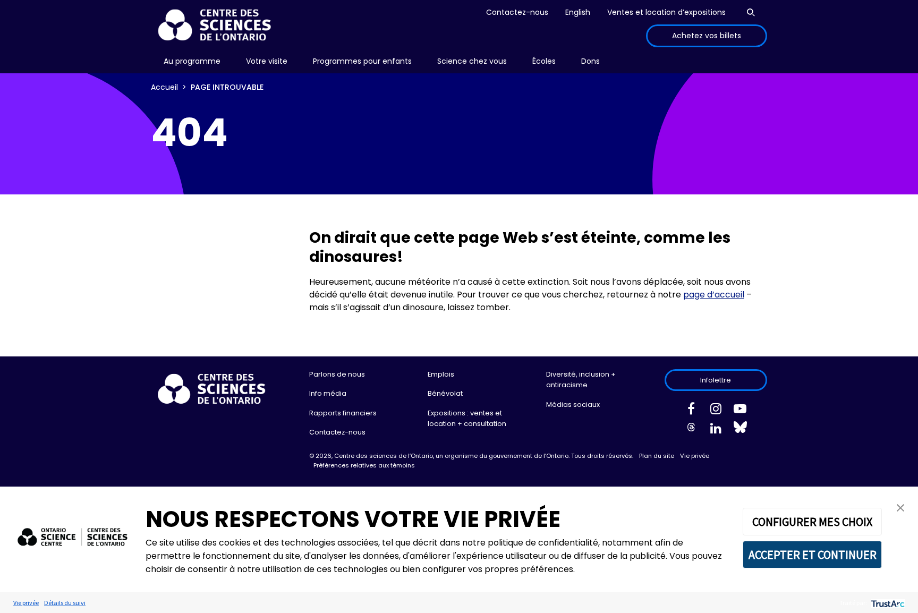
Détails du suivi (65, 603)
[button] (900, 507)
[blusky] (740, 429)
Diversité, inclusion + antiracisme (581, 379)
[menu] (192, 61)
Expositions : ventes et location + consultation (467, 418)
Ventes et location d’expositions (666, 12)
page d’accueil (713, 294)
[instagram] (715, 410)
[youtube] (740, 410)
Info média (327, 393)
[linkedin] (715, 430)
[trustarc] (887, 602)
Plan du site (656, 456)
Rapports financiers (343, 413)
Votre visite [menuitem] (266, 61)
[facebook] (691, 410)
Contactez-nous (517, 12)
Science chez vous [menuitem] (472, 61)
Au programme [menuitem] (192, 61)
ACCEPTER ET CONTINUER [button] (813, 554)
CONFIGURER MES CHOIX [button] (812, 521)
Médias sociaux (573, 404)
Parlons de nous (337, 374)
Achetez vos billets (706, 35)
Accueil (164, 87)
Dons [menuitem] (590, 61)
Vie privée (694, 456)
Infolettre (715, 380)
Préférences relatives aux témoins (364, 465)
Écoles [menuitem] (544, 61)
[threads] (691, 430)
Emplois (441, 374)
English (577, 12)
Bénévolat (445, 393)
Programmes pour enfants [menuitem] (362, 61)
